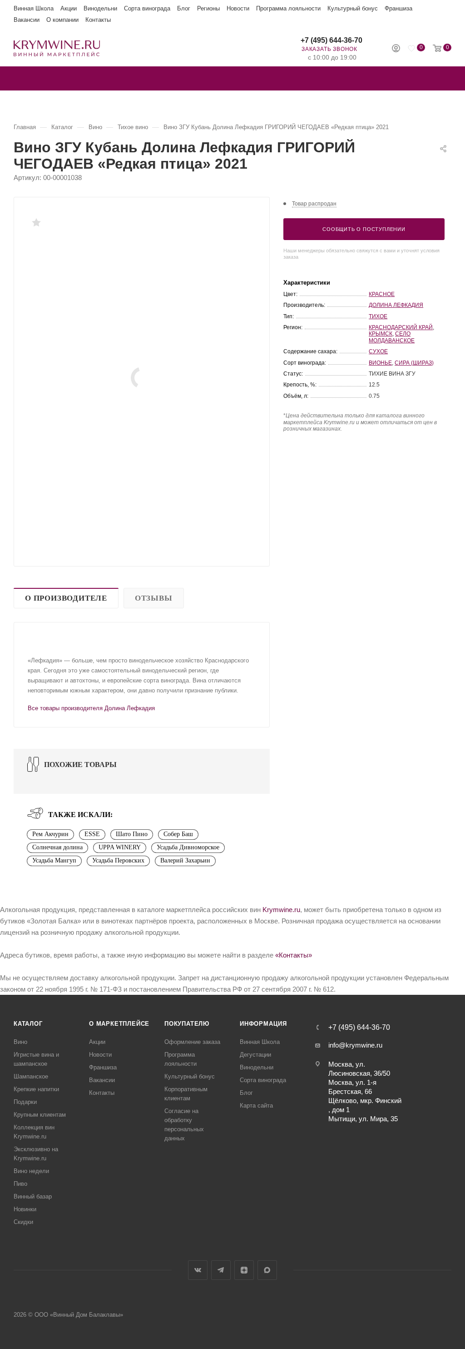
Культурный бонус (352, 8)
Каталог (28, 1023)
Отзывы (154, 598)
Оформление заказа (192, 1041)
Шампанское (31, 1076)
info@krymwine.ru (355, 1045)
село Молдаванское (392, 337)
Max (267, 1270)
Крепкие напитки (36, 1089)
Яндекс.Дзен (244, 1270)
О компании (62, 19)
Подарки (25, 1101)
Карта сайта (256, 1105)
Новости (238, 8)
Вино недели (31, 1171)
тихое (378, 316)
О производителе (66, 598)
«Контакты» (293, 955)
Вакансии (27, 19)
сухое (378, 351)
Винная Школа (34, 8)
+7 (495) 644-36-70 (331, 40)
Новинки (25, 1209)
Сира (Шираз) (414, 363)
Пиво (20, 1183)
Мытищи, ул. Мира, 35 (363, 1119)
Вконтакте (198, 1270)
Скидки (23, 1222)
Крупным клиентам (40, 1114)
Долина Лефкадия (396, 305)
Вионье (380, 363)
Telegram (221, 1270)
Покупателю (186, 1023)
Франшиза (398, 8)
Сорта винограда (147, 8)
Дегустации (255, 1054)
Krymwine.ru (281, 909)
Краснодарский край (401, 327)
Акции (68, 8)
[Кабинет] (396, 49)
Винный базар (33, 1196)
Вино (20, 1041)
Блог (183, 8)
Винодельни (100, 8)
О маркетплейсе (119, 1023)
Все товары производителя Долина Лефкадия (91, 708)
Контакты (98, 19)
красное (382, 294)
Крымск (380, 334)
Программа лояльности (288, 8)
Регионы (208, 8)
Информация (263, 1023)
